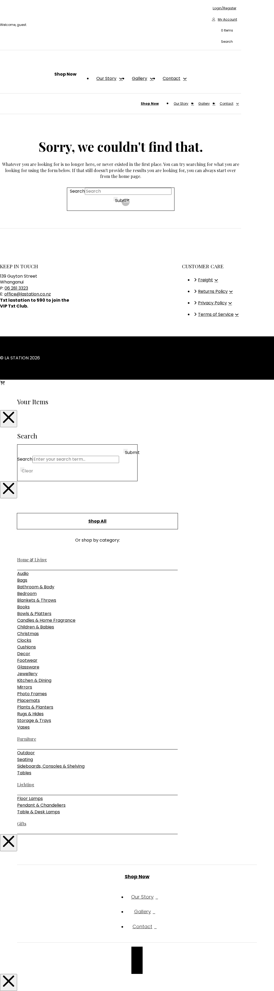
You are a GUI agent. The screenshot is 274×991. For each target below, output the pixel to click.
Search (77, 191)
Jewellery (27, 674)
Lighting (25, 784)
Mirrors (24, 687)
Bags (22, 580)
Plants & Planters (35, 707)
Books (23, 607)
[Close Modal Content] (8, 418)
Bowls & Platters (34, 614)
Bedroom (27, 593)
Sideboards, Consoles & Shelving (51, 766)
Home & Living (32, 559)
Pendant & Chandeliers (41, 805)
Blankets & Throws (36, 600)
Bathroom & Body (35, 587)
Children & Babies (35, 627)
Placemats (28, 700)
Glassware (28, 667)
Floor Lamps (30, 798)
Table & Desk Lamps (38, 812)
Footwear (27, 660)
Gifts (21, 823)
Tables (24, 773)
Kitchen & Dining (34, 680)
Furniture (26, 739)
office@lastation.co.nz (27, 294)
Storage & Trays (34, 720)
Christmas (28, 634)
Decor (23, 654)
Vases (23, 727)
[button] (224, 30)
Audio (23, 573)
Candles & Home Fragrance (46, 620)
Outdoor (26, 753)
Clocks (24, 640)
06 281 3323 (16, 288)
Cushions (26, 647)
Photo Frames (32, 694)
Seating (25, 759)
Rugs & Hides (30, 714)
